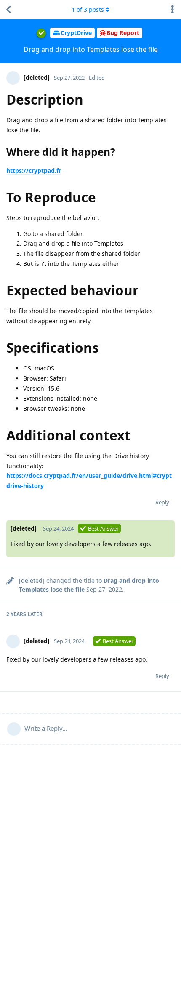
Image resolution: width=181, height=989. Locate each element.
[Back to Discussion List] (8, 9)
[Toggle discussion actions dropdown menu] (172, 9)
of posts (88, 9)
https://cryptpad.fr (33, 170)
